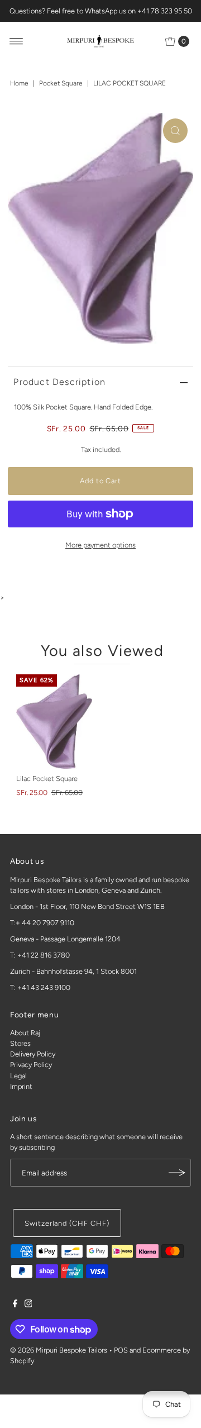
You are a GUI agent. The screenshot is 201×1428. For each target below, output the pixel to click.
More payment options (100, 545)
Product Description (59, 382)
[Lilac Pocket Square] (54, 721)
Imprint (21, 1086)
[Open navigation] (16, 41)
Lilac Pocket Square (47, 778)
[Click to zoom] (175, 130)
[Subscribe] (177, 1173)
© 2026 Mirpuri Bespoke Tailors (58, 1350)
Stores (20, 1043)
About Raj (25, 1033)
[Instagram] (28, 1305)
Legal (18, 1076)
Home (19, 83)
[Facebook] (15, 1305)
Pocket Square (61, 83)
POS (121, 1350)
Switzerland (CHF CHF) (67, 1223)
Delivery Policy (32, 1054)
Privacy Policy (31, 1064)
